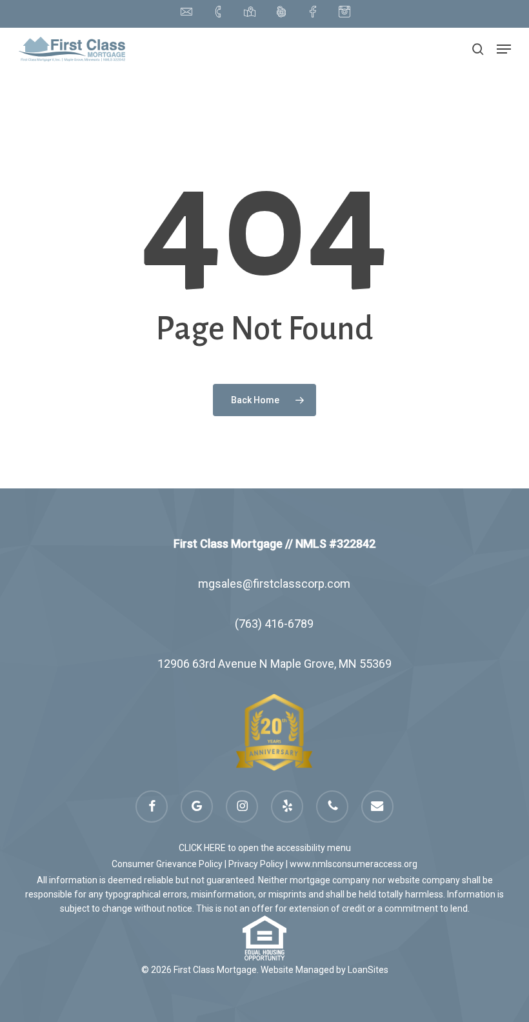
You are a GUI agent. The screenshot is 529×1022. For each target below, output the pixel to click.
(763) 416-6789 (274, 623)
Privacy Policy (256, 864)
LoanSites (368, 970)
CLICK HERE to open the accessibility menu (265, 848)
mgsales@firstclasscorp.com (274, 583)
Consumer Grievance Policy (167, 864)
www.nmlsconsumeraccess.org (353, 864)
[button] (504, 49)
